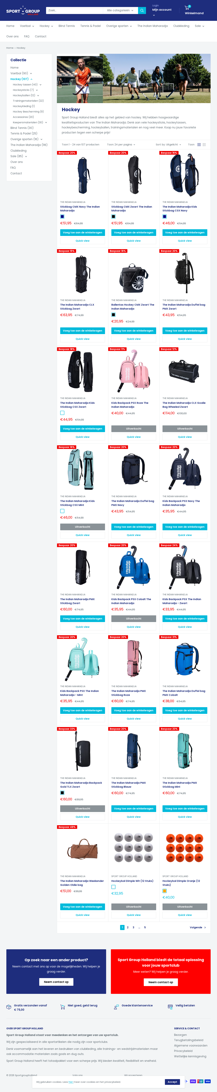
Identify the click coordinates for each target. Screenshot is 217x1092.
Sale (198, 26)
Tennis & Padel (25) (23, 133)
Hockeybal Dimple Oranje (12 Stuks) (181, 883)
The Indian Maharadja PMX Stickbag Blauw (128, 785)
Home (10, 26)
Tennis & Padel (90, 26)
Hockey (45, 26)
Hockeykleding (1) (24, 106)
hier (71, 1082)
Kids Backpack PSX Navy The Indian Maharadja (181, 503)
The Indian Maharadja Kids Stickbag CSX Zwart (77, 405)
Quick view (83, 241)
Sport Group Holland (124, 876)
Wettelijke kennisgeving (190, 1056)
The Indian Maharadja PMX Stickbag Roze (128, 693)
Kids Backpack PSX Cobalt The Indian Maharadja (131, 601)
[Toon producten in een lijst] (204, 144)
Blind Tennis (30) (22, 128)
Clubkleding (181, 26)
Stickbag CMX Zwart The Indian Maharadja (131, 209)
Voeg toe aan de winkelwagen (82, 232)
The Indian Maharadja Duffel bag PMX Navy (132, 503)
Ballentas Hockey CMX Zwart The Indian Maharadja (132, 307)
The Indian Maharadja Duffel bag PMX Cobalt (184, 693)
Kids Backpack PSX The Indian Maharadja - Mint (79, 693)
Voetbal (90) (19, 73)
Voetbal (25, 26)
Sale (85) (17, 156)
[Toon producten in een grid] (199, 144)
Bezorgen (180, 1035)
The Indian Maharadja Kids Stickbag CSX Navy (180, 209)
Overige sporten (117, 26)
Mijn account (162, 10)
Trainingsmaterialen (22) (28, 101)
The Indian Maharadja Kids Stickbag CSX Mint (77, 503)
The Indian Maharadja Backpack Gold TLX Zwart (81, 785)
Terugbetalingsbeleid (188, 1040)
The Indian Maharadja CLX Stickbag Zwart (77, 307)
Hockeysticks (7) (24, 90)
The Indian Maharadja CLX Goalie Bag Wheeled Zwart (184, 405)
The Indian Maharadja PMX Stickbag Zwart (77, 601)
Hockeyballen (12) (24, 95)
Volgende (196, 927)
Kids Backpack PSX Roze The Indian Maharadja (129, 405)
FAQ (26, 36)
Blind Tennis (67, 26)
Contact (40, 36)
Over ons (12, 36)
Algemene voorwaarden (190, 1045)
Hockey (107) (19, 79)
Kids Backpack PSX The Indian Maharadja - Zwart (182, 601)
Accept (172, 1082)
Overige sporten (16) (24, 139)
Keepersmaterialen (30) (28, 122)
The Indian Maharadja (152, 26)
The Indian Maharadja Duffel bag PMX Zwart (184, 307)
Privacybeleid (183, 1051)
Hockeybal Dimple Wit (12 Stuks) (132, 881)
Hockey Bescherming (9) (28, 111)
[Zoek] (142, 10)
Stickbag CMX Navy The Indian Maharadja (80, 209)
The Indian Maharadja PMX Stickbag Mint (180, 785)
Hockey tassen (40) (25, 84)
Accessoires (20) (23, 117)
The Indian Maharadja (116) (28, 145)
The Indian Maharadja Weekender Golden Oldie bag (82, 883)
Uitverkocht (133, 428)
